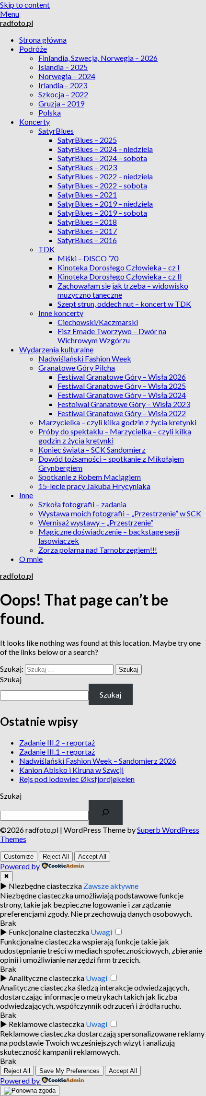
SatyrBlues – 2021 (87, 194)
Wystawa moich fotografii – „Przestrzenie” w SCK (119, 513)
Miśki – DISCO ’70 (87, 258)
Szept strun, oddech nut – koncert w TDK (124, 303)
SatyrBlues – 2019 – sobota (102, 212)
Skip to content (25, 4)
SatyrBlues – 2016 (87, 240)
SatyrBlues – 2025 (87, 139)
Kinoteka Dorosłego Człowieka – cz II (119, 276)
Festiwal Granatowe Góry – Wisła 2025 (121, 385)
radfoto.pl (16, 22)
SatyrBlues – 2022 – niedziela (105, 176)
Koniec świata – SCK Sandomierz (92, 449)
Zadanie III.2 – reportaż (57, 742)
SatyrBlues (56, 130)
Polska (49, 112)
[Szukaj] (106, 812)
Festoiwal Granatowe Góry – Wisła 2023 (123, 403)
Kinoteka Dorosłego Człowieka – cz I (118, 267)
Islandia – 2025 (63, 66)
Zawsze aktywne (110, 885)
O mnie (31, 558)
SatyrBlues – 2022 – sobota (102, 185)
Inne (26, 495)
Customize (19, 856)
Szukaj (11, 679)
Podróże (33, 48)
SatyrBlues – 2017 (87, 230)
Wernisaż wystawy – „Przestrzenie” (95, 522)
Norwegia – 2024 (66, 76)
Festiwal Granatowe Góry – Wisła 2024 (121, 394)
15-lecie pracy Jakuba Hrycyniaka (94, 485)
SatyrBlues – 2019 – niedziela (105, 203)
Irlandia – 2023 (62, 85)
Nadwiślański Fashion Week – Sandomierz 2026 (97, 760)
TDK (46, 249)
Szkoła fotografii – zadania (82, 504)
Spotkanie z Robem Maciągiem (89, 476)
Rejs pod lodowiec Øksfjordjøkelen (77, 778)
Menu (9, 13)
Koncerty (34, 121)
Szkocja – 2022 (63, 94)
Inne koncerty (60, 312)
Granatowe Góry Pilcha (76, 367)
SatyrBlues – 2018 (87, 221)
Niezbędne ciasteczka (45, 885)
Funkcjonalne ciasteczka (49, 931)
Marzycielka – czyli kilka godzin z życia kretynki (117, 422)
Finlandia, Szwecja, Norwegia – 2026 (98, 57)
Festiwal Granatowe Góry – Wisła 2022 (121, 413)
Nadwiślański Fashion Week (84, 358)
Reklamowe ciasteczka (46, 1023)
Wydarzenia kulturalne (56, 349)
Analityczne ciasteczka (46, 977)
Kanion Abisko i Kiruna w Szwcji (71, 769)
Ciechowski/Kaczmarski (97, 321)
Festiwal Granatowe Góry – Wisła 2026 (121, 376)
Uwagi (101, 931)
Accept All (92, 856)
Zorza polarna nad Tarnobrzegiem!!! (97, 549)
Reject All (56, 856)
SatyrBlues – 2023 (87, 167)
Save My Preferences (69, 1070)
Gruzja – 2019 (61, 103)
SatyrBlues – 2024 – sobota (102, 158)
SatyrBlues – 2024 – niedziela (105, 148)
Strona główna (43, 39)
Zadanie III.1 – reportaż (57, 751)
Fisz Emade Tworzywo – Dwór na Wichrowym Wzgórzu (111, 335)
